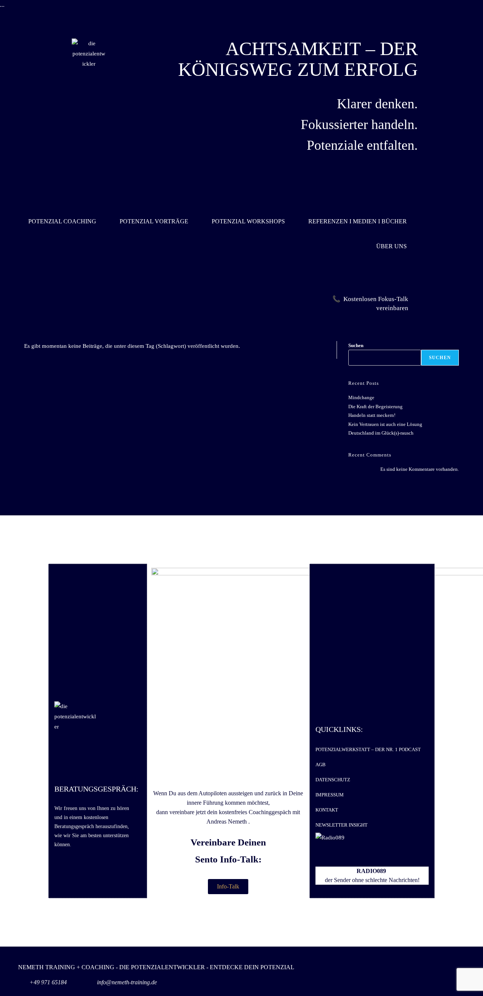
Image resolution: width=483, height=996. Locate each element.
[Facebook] (438, 973)
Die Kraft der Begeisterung (375, 406)
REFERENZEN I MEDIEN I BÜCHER (357, 221)
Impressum (329, 795)
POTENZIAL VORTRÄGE (154, 221)
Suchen (355, 345)
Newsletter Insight (341, 825)
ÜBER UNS (391, 246)
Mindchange (361, 397)
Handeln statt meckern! (371, 415)
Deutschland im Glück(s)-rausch (381, 433)
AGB (320, 764)
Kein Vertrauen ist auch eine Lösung (385, 424)
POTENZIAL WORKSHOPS (248, 221)
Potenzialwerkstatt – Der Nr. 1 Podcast (368, 749)
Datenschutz (332, 779)
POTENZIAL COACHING (62, 221)
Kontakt (326, 810)
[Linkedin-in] (415, 973)
